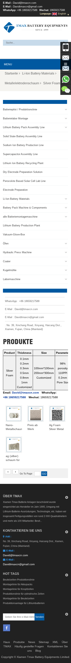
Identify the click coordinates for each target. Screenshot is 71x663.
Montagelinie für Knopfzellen (18, 589)
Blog (38, 650)
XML (55, 642)
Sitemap (44, 642)
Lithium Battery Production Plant (21, 225)
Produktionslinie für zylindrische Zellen (23, 593)
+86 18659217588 (27, 10)
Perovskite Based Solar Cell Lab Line (24, 181)
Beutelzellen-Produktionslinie (19, 579)
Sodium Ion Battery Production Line (23, 145)
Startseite (11, 73)
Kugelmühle (9, 270)
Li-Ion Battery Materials (38, 73)
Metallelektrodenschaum (22, 83)
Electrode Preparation (15, 189)
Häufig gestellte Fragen (29, 646)
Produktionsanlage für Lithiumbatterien (24, 603)
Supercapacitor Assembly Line (20, 154)
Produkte (19, 642)
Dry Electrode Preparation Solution (22, 172)
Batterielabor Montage (15, 118)
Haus (6, 642)
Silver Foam (51, 83)
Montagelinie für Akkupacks (17, 584)
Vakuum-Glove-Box (14, 234)
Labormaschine (11, 279)
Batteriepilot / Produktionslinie (20, 109)
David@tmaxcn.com (24, 2)
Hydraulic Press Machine (17, 252)
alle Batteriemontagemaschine (20, 216)
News (31, 642)
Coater (6, 261)
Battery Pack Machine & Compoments (25, 207)
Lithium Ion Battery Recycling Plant (23, 163)
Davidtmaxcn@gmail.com (27, 6)
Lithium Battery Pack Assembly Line (24, 127)
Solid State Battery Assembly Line (22, 136)
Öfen (5, 243)
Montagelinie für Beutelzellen (18, 598)
